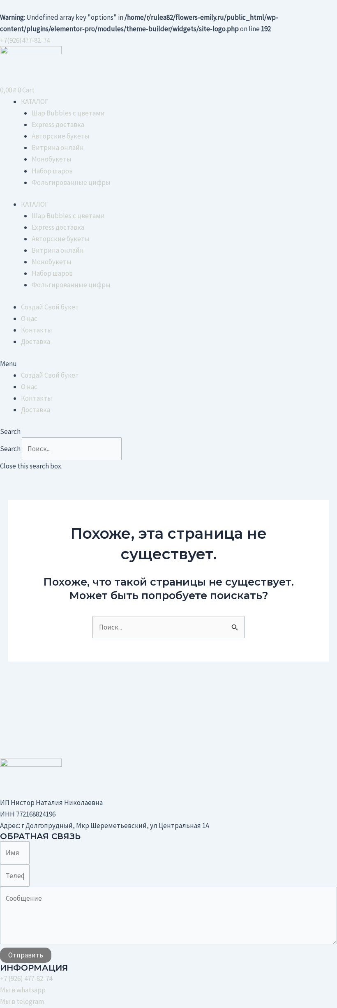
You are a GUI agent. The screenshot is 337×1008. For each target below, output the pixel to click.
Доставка (35, 341)
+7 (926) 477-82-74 (26, 978)
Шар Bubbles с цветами (68, 113)
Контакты (36, 329)
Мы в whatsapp (23, 989)
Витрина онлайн (58, 147)
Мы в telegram (22, 1001)
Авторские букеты (61, 136)
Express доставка (58, 124)
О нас (29, 318)
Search (10, 448)
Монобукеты (52, 159)
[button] (168, 363)
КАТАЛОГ (34, 101)
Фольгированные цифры (71, 182)
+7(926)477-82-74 (25, 40)
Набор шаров (52, 170)
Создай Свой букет (50, 306)
